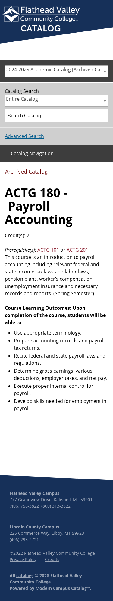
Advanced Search (24, 136)
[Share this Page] (84, 174)
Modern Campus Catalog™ (63, 588)
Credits (52, 559)
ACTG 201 (77, 250)
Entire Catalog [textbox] (22, 99)
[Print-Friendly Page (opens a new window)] (93, 174)
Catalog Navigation (32, 153)
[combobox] (56, 71)
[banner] (41, 19)
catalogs (24, 575)
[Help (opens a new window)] (103, 174)
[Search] (102, 115)
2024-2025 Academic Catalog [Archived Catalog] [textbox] (57, 69)
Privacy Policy (23, 559)
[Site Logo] (41, 19)
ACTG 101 (48, 250)
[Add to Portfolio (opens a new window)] (74, 174)
